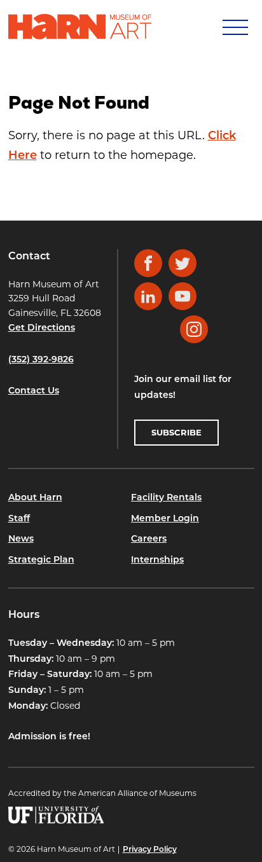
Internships (157, 560)
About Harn (35, 498)
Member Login (165, 519)
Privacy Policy (150, 850)
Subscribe (176, 432)
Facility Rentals (166, 498)
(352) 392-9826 (41, 360)
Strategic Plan (41, 560)
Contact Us (33, 391)
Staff (19, 519)
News (21, 539)
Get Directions (41, 328)
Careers (149, 539)
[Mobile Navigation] (234, 27)
